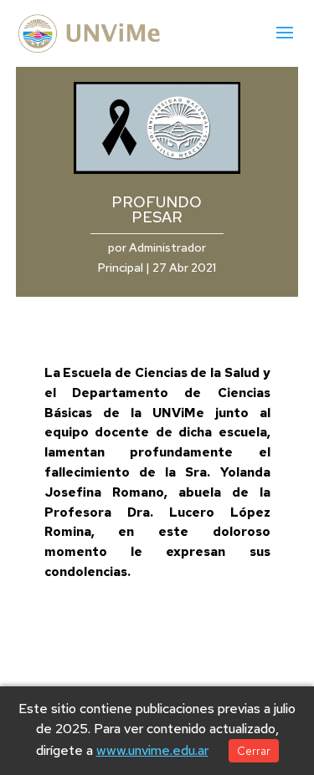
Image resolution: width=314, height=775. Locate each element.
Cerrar (253, 750)
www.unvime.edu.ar (152, 750)
